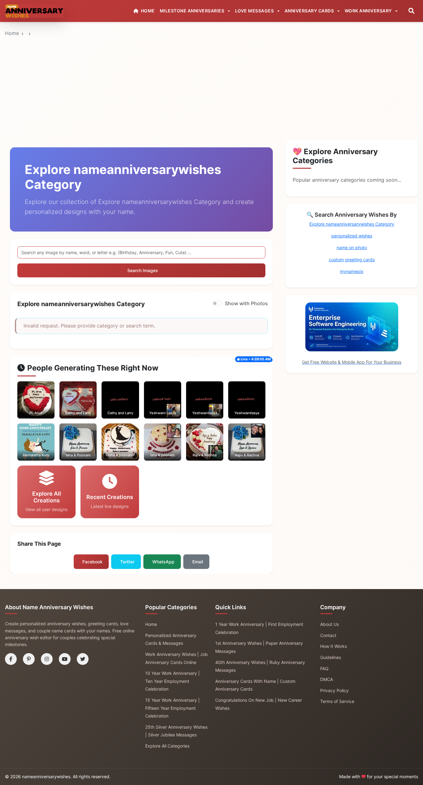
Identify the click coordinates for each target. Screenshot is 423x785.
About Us (329, 624)
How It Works (333, 646)
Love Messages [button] (255, 10)
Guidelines (330, 657)
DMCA (326, 679)
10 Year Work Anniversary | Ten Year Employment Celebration (172, 681)
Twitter (127, 561)
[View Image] (27, 406)
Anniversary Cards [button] (310, 10)
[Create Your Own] (44, 406)
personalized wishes (351, 235)
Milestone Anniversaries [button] (192, 10)
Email (197, 561)
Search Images (142, 270)
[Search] (411, 11)
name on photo (352, 247)
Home (12, 33)
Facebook (92, 561)
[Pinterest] (29, 659)
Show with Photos (246, 303)
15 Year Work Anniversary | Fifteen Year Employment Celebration (172, 707)
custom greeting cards (352, 259)
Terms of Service (337, 701)
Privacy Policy (334, 690)
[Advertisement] (211, 69)
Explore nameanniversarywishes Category (351, 224)
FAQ (324, 668)
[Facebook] (11, 659)
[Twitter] (83, 659)
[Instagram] (47, 659)
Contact (328, 635)
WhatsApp (163, 561)
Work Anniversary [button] (369, 10)
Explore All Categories (167, 745)
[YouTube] (65, 659)
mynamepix (352, 271)
